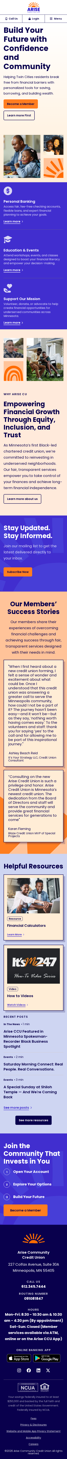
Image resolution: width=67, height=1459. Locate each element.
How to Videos (20, 995)
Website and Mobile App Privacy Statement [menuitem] (33, 1431)
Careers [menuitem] (33, 1444)
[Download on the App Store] (19, 1358)
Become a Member (20, 104)
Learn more (12, 221)
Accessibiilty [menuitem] (33, 1437)
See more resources (33, 1120)
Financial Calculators (26, 925)
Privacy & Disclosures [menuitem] (33, 1425)
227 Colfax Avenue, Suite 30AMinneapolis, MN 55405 (33, 1267)
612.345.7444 (33, 1286)
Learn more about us (22, 499)
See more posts (16, 1107)
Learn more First (19, 115)
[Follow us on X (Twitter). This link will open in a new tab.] (48, 1370)
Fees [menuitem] (33, 1418)
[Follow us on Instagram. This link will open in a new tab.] (19, 1370)
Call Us (13, 18)
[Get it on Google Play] (46, 1358)
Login (35, 18)
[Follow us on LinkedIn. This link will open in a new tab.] (38, 1370)
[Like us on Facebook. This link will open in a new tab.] (29, 1370)
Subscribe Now (18, 572)
